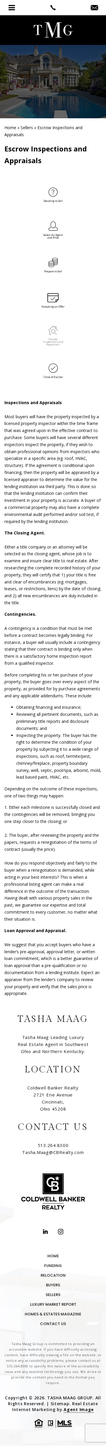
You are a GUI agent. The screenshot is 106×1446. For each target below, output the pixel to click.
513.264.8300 (53, 1145)
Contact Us (53, 1324)
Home (53, 1256)
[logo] (53, 30)
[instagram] (60, 1232)
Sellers (53, 1294)
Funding (53, 1265)
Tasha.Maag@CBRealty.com (53, 1152)
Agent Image (79, 1409)
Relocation (53, 1275)
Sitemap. (61, 1403)
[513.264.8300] (53, 7)
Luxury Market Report (53, 1304)
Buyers (53, 1285)
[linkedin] (45, 1232)
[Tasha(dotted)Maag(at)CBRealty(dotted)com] (94, 7)
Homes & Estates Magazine (53, 1314)
